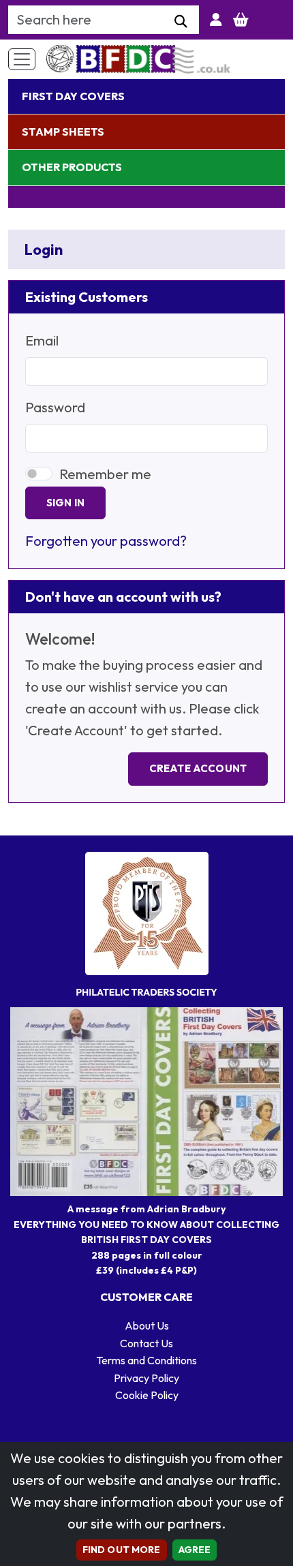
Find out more (121, 1550)
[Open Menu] (21, 59)
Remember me (105, 473)
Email (42, 340)
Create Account (198, 768)
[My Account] (216, 20)
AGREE (195, 1550)
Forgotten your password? (106, 540)
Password (55, 407)
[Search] (181, 21)
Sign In (65, 502)
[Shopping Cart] (241, 20)
